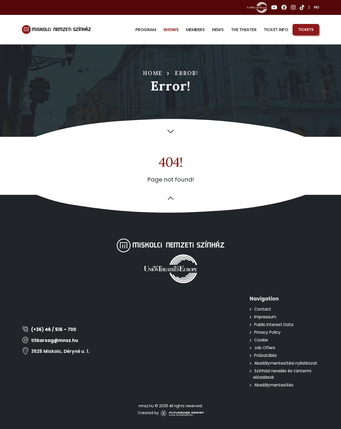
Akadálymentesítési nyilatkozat (285, 363)
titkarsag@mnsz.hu (54, 340)
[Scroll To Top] (331, 423)
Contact (262, 309)
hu (316, 7)
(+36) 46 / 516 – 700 (53, 330)
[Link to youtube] (274, 7)
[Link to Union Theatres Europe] (257, 7)
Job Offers (264, 347)
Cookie (261, 340)
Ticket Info (276, 30)
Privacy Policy (267, 332)
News (218, 30)
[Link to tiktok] (302, 7)
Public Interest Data (273, 324)
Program (145, 30)
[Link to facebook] (284, 7)
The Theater (244, 30)
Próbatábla (265, 355)
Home (153, 73)
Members (195, 30)
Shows (171, 30)
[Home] (56, 29)
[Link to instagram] (293, 7)
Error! (186, 73)
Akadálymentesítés (273, 385)
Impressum (265, 317)
